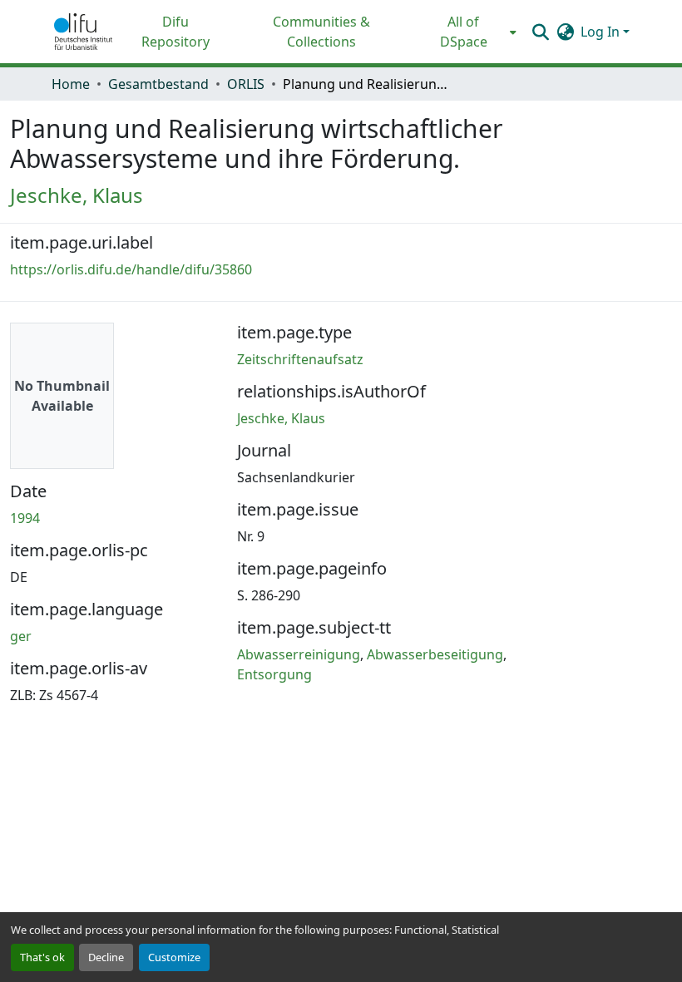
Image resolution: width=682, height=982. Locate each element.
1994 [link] (25, 518)
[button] (83, 31)
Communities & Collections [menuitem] (321, 31)
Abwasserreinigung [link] (298, 654)
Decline (106, 957)
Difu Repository (175, 31)
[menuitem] (468, 31)
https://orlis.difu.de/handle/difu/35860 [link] (131, 269)
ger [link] (21, 636)
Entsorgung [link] (274, 674)
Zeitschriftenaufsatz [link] (300, 359)
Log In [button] (602, 31)
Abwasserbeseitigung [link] (435, 654)
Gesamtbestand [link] (158, 84)
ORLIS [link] (245, 84)
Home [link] (71, 84)
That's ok (42, 957)
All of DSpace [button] (463, 31)
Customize (174, 957)
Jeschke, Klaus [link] (76, 195)
